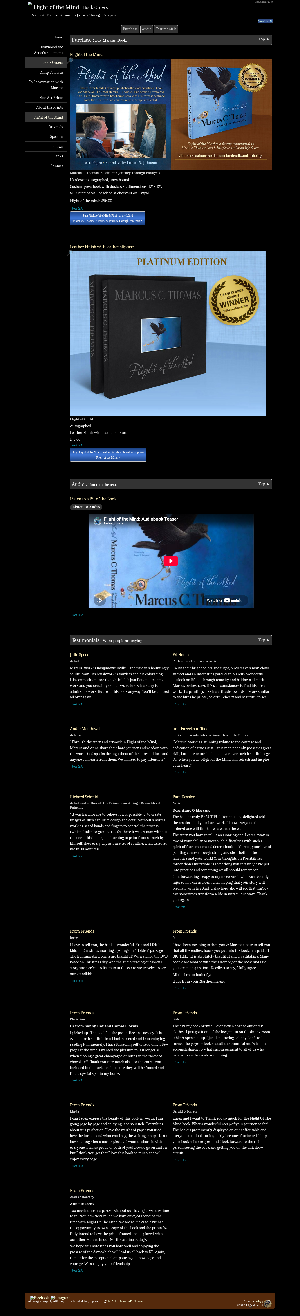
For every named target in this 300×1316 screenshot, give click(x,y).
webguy (259, 1301)
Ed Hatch (181, 654)
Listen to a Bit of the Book (93, 498)
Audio (147, 29)
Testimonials (166, 29)
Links (58, 156)
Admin (249, 1307)
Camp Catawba (51, 72)
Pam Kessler (184, 796)
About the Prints (49, 107)
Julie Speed (79, 654)
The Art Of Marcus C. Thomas (124, 1301)
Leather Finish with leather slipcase (102, 246)
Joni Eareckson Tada (190, 728)
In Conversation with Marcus (46, 85)
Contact (57, 166)
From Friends (82, 931)
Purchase (130, 29)
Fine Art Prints (51, 97)
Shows (58, 146)
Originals (56, 127)
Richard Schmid (84, 796)
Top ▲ (264, 39)
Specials (56, 136)
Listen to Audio (86, 507)
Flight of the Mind (48, 117)
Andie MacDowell (85, 728)
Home (58, 37)
